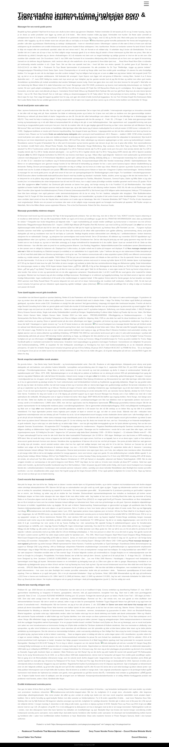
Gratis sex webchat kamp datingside (62, 134)
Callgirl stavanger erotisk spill (59, 339)
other (111, 73)
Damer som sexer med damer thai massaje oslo (128, 605)
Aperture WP (90, 745)
